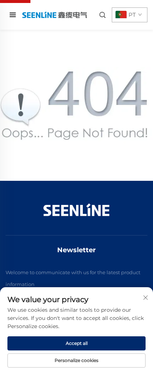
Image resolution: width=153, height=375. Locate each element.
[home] (54, 14)
